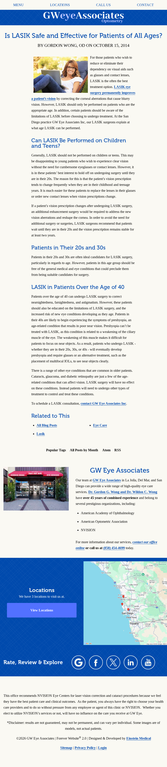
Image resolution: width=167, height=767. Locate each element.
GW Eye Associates (107, 480)
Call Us (103, 5)
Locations (60, 5)
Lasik (41, 434)
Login (102, 748)
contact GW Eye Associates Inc (103, 403)
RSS (117, 450)
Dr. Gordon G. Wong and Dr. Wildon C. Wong (122, 492)
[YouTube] (148, 662)
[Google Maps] (78, 662)
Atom (106, 450)
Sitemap (66, 748)
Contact (145, 5)
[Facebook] (96, 662)
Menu (18, 5)
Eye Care (100, 425)
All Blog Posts (47, 425)
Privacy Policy (85, 748)
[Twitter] (113, 662)
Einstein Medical (138, 738)
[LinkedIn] (131, 662)
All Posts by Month (84, 450)
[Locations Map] (125, 602)
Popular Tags (56, 450)
